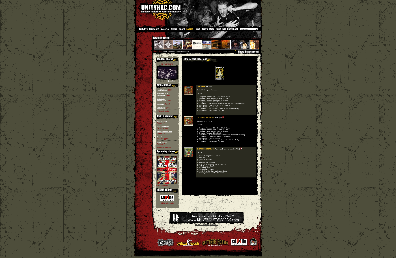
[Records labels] (190, 30)
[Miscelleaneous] (212, 30)
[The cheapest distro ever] (205, 30)
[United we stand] (197, 30)
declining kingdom (169, 51)
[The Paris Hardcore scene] (220, 30)
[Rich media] (174, 30)
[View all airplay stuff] (247, 52)
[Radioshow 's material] (165, 30)
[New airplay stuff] (151, 39)
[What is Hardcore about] (154, 30)
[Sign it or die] (232, 30)
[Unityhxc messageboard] (182, 30)
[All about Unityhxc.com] (141, 30)
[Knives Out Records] (206, 222)
